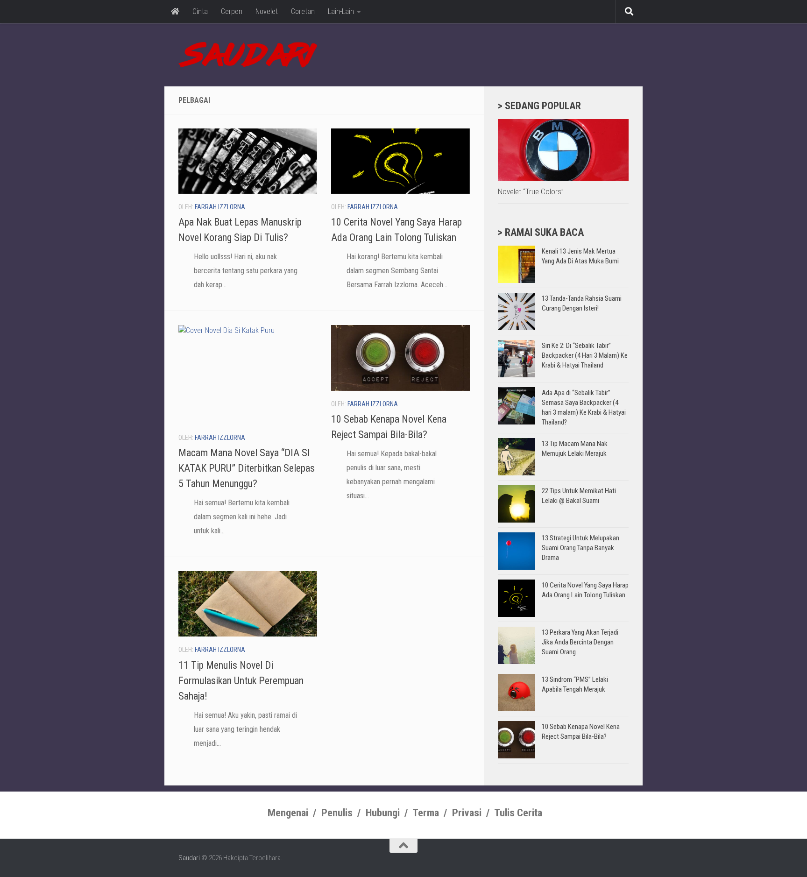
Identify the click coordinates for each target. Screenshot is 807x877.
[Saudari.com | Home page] (247, 55)
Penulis (337, 812)
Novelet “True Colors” (531, 191)
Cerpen (231, 11)
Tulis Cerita (518, 812)
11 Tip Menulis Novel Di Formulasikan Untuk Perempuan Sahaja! (241, 680)
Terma (425, 812)
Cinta (200, 11)
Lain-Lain (341, 11)
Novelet (266, 11)
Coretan (303, 11)
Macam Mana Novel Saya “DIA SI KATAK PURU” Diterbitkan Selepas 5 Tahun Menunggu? (246, 468)
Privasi (466, 812)
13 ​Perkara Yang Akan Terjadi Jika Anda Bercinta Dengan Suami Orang (580, 642)
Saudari (189, 858)
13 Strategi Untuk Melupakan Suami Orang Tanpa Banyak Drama (580, 548)
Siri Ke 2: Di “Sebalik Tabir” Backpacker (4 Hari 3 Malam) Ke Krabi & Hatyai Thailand (585, 355)
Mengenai (288, 812)
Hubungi (383, 812)
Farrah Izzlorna (220, 207)
